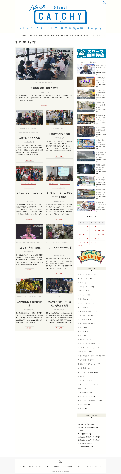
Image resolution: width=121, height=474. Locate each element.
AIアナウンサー (84, 388)
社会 (53, 128)
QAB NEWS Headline (63, 471)
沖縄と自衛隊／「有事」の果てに (90, 356)
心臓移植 (32, 242)
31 (95, 242)
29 (87, 242)
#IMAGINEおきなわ (85, 372)
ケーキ (69, 242)
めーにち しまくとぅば (86, 347)
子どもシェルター (64, 183)
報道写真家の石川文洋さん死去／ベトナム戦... (100, 117)
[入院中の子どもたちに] (29, 117)
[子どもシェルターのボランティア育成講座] (59, 173)
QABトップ (96, 35)
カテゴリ (87, 35)
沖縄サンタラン (34, 128)
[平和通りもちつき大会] (59, 117)
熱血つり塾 (82, 404)
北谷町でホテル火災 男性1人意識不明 (100, 130)
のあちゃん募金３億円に (30, 247)
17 (95, 234)
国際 (79, 335)
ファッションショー (29, 188)
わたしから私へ (83, 279)
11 (99, 230)
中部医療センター (23, 132)
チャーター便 (37, 296)
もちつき (63, 128)
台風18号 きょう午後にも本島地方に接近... (101, 155)
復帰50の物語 (83, 392)
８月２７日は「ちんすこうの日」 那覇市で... (101, 142)
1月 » (82, 246)
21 (84, 238)
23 (91, 238)
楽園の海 (81, 376)
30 (91, 242)
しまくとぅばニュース (86, 274)
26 (103, 238)
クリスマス (63, 242)
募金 (28, 242)
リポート (25, 35)
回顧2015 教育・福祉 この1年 (44, 87)
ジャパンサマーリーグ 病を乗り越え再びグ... (100, 179)
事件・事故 (33, 35)
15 (87, 234)
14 (84, 234)
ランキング (79, 35)
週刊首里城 (82, 368)
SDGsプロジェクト (85, 396)
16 (91, 234)
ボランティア (55, 188)
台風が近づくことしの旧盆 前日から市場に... (101, 204)
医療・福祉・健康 (39, 82)
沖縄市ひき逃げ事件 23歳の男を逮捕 (101, 105)
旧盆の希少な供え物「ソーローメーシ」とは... (100, 80)
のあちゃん (39, 242)
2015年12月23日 (44, 92)
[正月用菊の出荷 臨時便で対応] (29, 285)
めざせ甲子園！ (83, 287)
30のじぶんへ (83, 352)
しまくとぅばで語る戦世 (87, 343)
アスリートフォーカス (86, 384)
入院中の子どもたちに (29, 137)
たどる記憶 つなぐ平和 (86, 360)
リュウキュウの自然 (85, 380)
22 (87, 238)
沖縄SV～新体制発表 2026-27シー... (101, 68)
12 (103, 230)
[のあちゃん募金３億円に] (29, 231)
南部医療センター (33, 132)
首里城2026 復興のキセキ (87, 364)
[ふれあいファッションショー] (29, 173)
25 (99, 238)
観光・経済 (55, 35)
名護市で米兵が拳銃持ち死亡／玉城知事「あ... (100, 192)
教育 (46, 82)
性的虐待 (62, 188)
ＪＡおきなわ (27, 296)
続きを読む (44, 105)
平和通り (57, 128)
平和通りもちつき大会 (59, 133)
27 (80, 242)
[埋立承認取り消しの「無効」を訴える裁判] (59, 285)
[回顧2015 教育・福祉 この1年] (44, 64)
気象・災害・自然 (67, 35)
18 (99, 234)
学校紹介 (83, 290)
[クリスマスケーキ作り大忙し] (59, 231)
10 (95, 230)
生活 (79, 283)
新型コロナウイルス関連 (87, 400)
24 (95, 238)
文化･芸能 (33, 183)
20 (80, 238)
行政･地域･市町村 (84, 311)
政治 (40, 35)
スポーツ (46, 35)
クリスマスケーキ (54, 242)
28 (84, 242)
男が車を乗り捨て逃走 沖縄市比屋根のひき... (101, 92)
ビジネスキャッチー (85, 303)
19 (103, 234)
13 (80, 234)
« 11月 (78, 246)
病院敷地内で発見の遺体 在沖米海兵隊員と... (101, 167)
